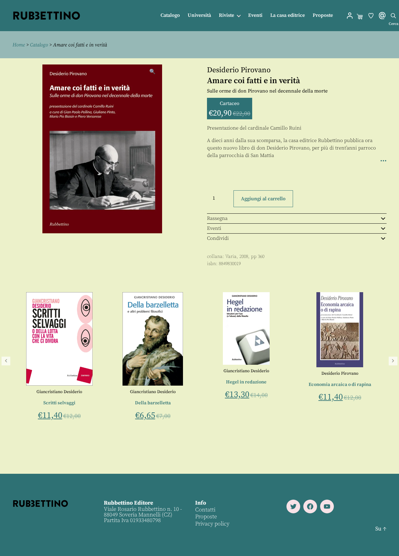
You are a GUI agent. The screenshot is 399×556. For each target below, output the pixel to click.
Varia (231, 256)
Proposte (323, 15)
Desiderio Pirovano (239, 70)
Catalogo (170, 15)
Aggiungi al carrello (263, 199)
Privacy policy (212, 523)
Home (18, 45)
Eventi (255, 15)
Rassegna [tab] (217, 218)
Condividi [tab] (218, 238)
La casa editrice (287, 15)
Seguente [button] (393, 361)
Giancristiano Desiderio (58, 392)
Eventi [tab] (214, 228)
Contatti (205, 509)
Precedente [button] (6, 361)
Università (199, 15)
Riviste (226, 15)
